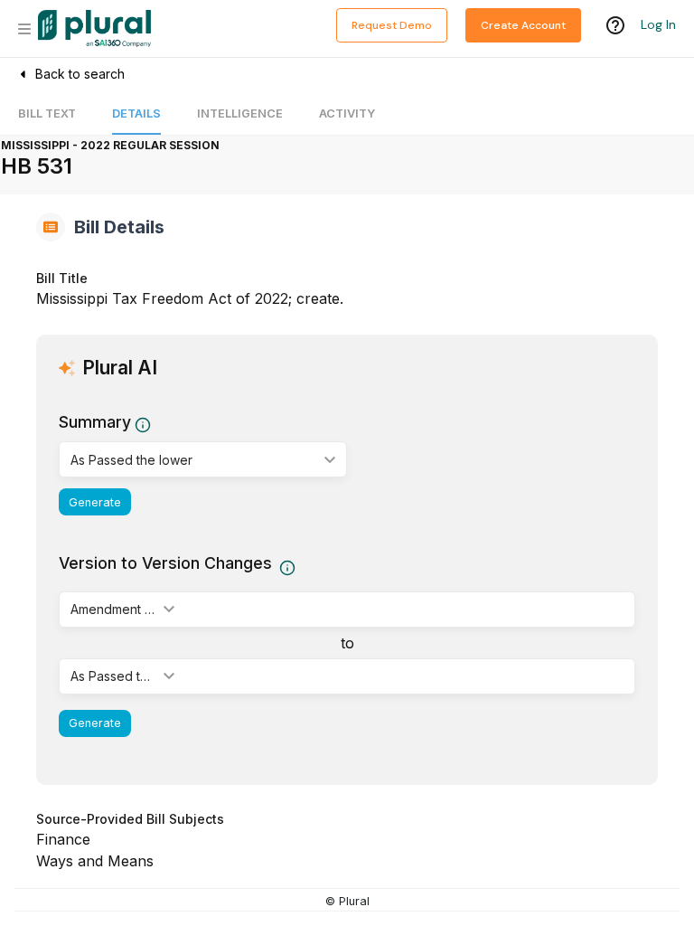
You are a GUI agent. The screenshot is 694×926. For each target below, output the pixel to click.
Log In (658, 24)
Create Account (523, 25)
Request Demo (392, 25)
